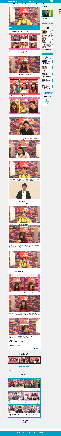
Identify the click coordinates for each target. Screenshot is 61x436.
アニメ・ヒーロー (27, 3)
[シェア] (36, 348)
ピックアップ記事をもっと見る (47, 23)
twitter (60, 9)
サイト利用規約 (33, 432)
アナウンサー (38, 3)
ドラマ (47, 103)
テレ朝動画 (9, 370)
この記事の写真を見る (24, 366)
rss (60, 13)
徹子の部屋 (44, 103)
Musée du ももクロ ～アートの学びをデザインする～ (18, 345)
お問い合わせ (28, 432)
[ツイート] (34, 348)
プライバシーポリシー (40, 432)
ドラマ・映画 (13, 3)
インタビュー (47, 3)
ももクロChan (27, 31)
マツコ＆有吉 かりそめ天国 (46, 101)
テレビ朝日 (18, 432)
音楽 (22, 3)
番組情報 (51, 101)
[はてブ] (37, 348)
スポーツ (33, 3)
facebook (60, 11)
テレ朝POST (30, 1)
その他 (43, 3)
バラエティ (18, 3)
